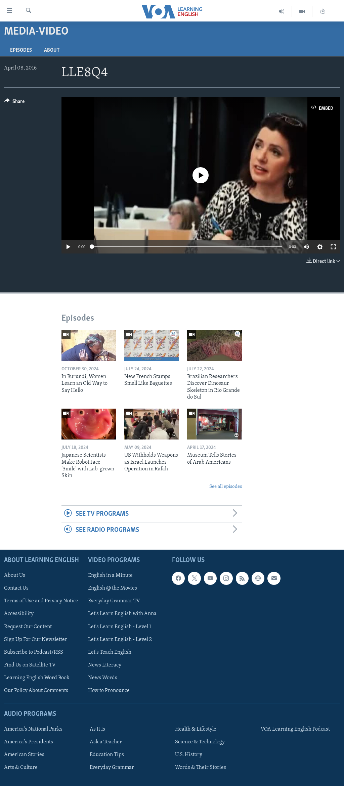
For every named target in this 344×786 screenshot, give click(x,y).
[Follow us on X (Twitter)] (194, 578)
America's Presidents (28, 742)
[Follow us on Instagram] (226, 578)
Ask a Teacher (106, 742)
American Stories (24, 754)
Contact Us (16, 588)
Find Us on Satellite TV (30, 665)
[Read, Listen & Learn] (322, 11)
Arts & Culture (21, 767)
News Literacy (104, 665)
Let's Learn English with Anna (122, 613)
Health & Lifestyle (195, 729)
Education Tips (107, 754)
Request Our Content (28, 626)
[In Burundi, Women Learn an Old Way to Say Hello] (88, 345)
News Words (102, 678)
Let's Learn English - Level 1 (119, 626)
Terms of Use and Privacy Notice (41, 601)
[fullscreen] (333, 246)
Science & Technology (200, 742)
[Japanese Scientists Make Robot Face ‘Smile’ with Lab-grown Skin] (88, 424)
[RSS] (242, 578)
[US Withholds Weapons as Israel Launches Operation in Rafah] (151, 424)
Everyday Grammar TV (114, 601)
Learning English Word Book (37, 678)
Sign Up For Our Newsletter (35, 639)
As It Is (97, 729)
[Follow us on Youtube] (210, 578)
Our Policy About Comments (36, 690)
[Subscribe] (273, 578)
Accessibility (19, 613)
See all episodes (225, 486)
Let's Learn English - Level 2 (120, 639)
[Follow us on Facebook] (178, 578)
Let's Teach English (109, 652)
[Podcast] (258, 578)
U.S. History (188, 754)
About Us (14, 575)
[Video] (302, 11)
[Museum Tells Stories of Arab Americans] (214, 424)
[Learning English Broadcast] (281, 11)
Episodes (21, 50)
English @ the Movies (112, 588)
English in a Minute (110, 575)
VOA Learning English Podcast (295, 729)
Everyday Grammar (112, 767)
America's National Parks (33, 729)
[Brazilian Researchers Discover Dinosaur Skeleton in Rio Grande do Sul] (214, 345)
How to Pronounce (109, 690)
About (51, 50)
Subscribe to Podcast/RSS (33, 652)
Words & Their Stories (200, 767)
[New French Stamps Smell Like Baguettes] (151, 345)
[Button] (14, 103)
